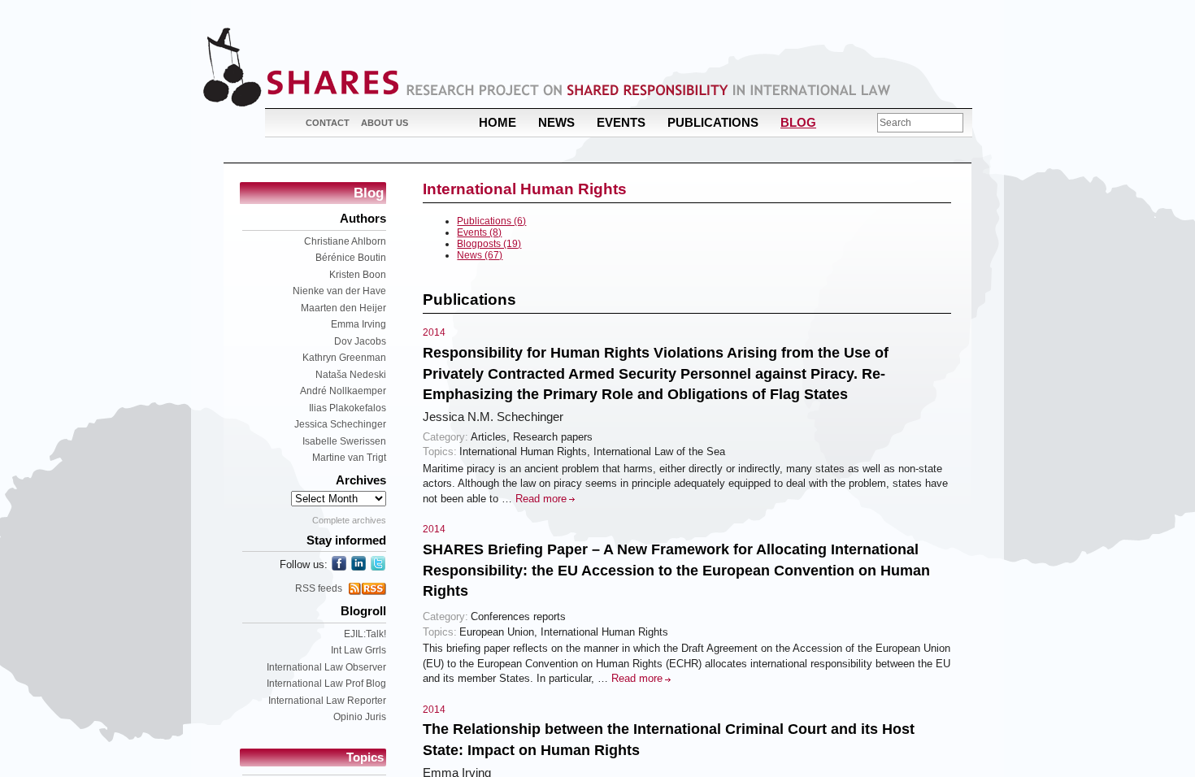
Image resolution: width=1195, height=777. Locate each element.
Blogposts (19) (489, 244)
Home (497, 122)
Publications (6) (491, 221)
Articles (488, 437)
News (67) (479, 255)
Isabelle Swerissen (344, 441)
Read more (541, 499)
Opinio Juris (359, 717)
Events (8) (479, 232)
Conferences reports (518, 616)
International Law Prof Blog (326, 683)
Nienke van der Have (339, 291)
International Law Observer (326, 667)
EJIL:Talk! (365, 634)
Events (621, 122)
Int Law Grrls (358, 650)
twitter (378, 563)
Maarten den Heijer (343, 308)
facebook (339, 563)
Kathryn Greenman (344, 357)
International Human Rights (523, 451)
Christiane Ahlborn (345, 241)
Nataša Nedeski (350, 374)
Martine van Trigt (349, 457)
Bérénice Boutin (350, 257)
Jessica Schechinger (340, 424)
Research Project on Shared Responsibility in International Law (648, 90)
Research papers (553, 437)
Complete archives (349, 520)
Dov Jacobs (360, 341)
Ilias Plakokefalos (347, 408)
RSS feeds (318, 588)
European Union (496, 632)
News (556, 122)
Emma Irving (358, 324)
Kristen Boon (357, 274)
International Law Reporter (327, 700)
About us (384, 123)
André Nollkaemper (343, 391)
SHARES (300, 67)
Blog (798, 122)
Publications (712, 122)
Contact (328, 123)
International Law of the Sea (659, 451)
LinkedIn (358, 563)
